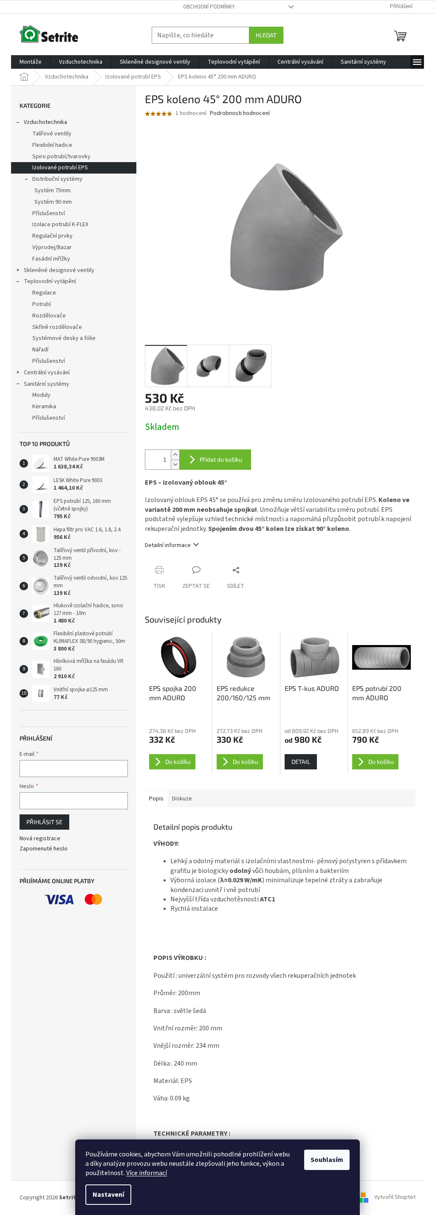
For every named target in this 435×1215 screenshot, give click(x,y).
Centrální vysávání (47, 372)
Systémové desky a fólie (64, 338)
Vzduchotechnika (45, 122)
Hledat (266, 35)
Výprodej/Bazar (52, 247)
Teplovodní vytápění (50, 281)
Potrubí (41, 304)
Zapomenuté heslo (44, 849)
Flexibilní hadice (52, 145)
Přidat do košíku (221, 459)
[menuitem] (30, 62)
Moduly (41, 395)
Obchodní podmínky (209, 7)
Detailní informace (168, 545)
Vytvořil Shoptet (394, 1197)
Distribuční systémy (57, 179)
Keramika (44, 406)
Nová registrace (40, 839)
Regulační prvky (52, 236)
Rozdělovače (49, 315)
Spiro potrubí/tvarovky (61, 156)
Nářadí (40, 349)
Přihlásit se (44, 821)
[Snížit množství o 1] (175, 464)
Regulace (44, 293)
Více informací (146, 1173)
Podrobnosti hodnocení (240, 113)
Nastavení (108, 1194)
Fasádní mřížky (51, 259)
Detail (300, 761)
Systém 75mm (52, 190)
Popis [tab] (156, 798)
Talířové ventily (51, 133)
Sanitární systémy (46, 384)
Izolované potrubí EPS (60, 167)
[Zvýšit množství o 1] (175, 455)
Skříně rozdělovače (57, 327)
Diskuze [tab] (182, 798)
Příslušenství (48, 213)
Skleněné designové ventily (59, 270)
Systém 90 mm (53, 202)
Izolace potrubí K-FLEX (60, 224)
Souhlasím (327, 1159)
